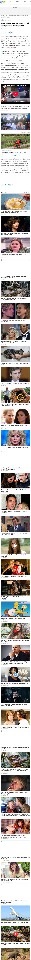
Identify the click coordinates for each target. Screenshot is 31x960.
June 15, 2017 (18, 61)
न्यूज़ (6, 15)
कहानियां (17, 1)
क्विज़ (25, 1)
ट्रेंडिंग (10, 1)
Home (2, 15)
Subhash (3, 29)
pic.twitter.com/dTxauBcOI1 (10, 58)
